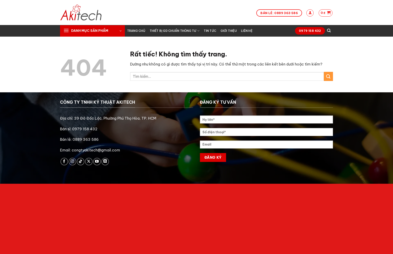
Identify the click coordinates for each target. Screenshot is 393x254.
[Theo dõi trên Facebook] (64, 161)
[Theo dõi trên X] (89, 161)
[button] (310, 13)
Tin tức (210, 31)
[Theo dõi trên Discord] (105, 161)
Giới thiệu (229, 31)
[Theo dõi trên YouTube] (97, 161)
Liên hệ (246, 31)
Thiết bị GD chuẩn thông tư (173, 31)
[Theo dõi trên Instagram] (72, 161)
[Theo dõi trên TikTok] (80, 161)
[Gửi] (328, 76)
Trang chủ (136, 31)
